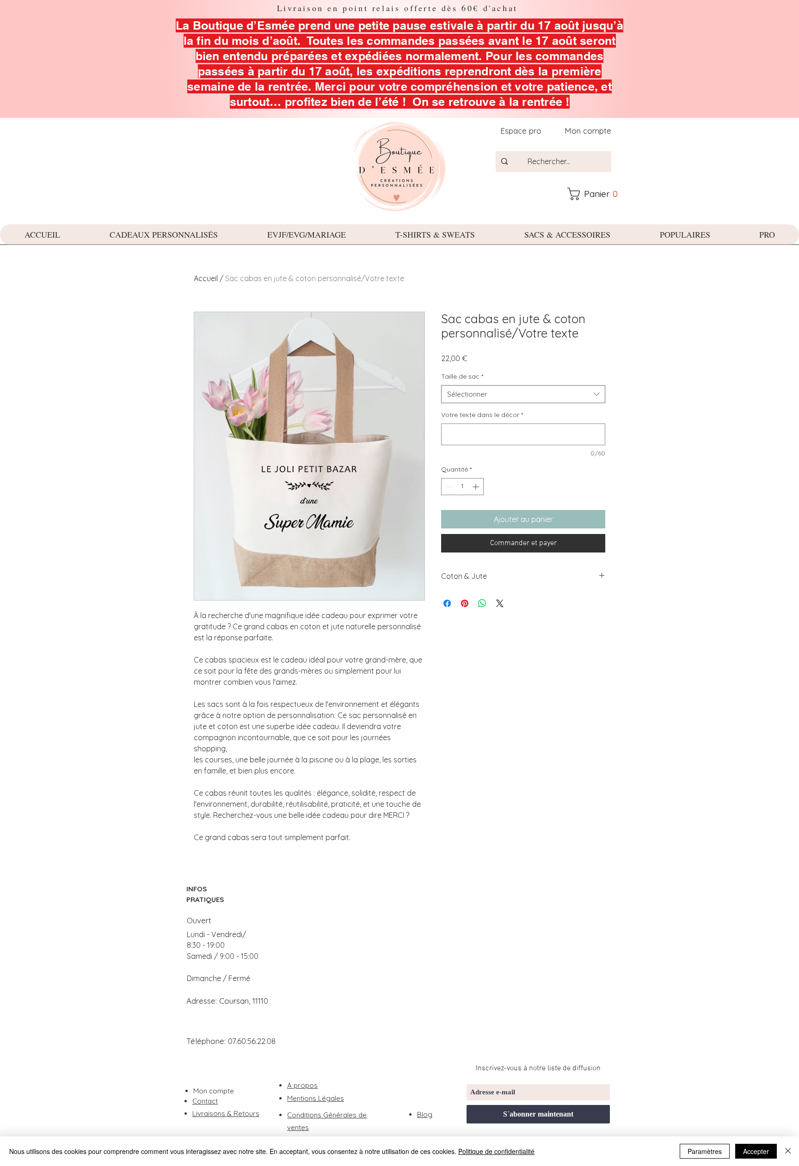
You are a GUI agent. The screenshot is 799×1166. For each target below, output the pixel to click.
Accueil (206, 278)
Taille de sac (462, 376)
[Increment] (476, 487)
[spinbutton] (462, 487)
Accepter (756, 1151)
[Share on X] (499, 603)
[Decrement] (448, 487)
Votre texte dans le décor (482, 415)
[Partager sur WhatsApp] (482, 603)
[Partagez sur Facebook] (447, 603)
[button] (596, 194)
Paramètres (705, 1151)
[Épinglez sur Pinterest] (464, 603)
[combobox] (523, 394)
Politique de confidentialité (496, 1151)
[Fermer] (787, 1151)
